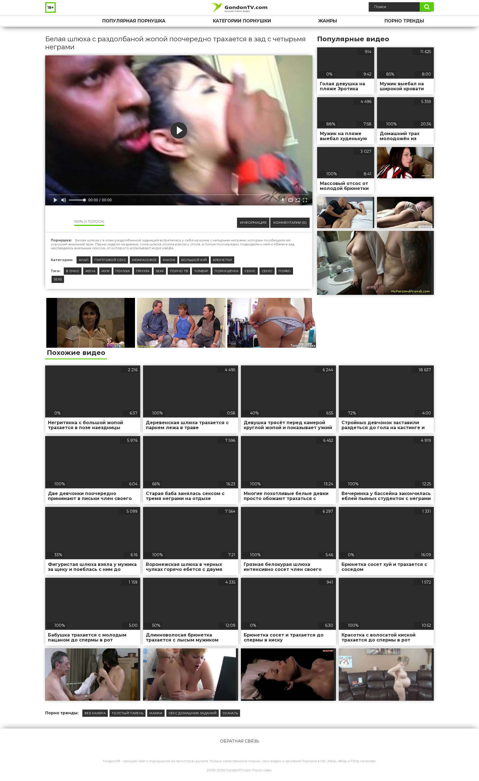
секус (250, 271)
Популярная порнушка (133, 21)
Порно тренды (404, 21)
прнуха (143, 271)
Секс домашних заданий (192, 713)
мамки (155, 713)
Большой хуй (194, 260)
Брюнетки (222, 260)
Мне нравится (53, 223)
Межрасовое (144, 260)
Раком (169, 260)
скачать (230, 713)
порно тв (179, 271)
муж (105, 271)
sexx (160, 271)
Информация (253, 222)
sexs (58, 279)
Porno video (261, 770)
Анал (83, 260)
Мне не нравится (66, 223)
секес (267, 271)
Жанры (327, 21)
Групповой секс (110, 260)
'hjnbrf (201, 271)
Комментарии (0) (290, 222)
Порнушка (55, 21)
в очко (72, 271)
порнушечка (226, 271)
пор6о (285, 271)
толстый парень (127, 713)
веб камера (95, 713)
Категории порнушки (242, 21)
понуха (123, 271)
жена (90, 271)
